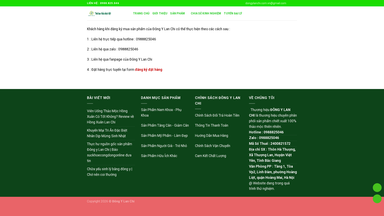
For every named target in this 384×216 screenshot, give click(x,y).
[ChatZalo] (377, 165)
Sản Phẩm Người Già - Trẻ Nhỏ (164, 146)
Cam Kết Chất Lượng (210, 156)
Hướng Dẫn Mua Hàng (211, 136)
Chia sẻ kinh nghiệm (206, 13)
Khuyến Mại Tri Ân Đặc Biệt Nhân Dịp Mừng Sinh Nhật (107, 133)
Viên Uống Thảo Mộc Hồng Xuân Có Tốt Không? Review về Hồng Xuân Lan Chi (110, 116)
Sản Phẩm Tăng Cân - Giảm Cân (165, 125)
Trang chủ (141, 13)
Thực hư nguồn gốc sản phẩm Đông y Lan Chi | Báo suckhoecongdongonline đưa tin (109, 152)
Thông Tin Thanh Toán (211, 125)
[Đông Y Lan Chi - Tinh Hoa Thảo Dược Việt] (107, 13)
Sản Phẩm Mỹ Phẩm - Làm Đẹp (164, 136)
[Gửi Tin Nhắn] (377, 198)
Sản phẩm (177, 13)
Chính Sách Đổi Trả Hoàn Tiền (217, 115)
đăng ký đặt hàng (148, 70)
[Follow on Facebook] (290, 3)
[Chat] (377, 176)
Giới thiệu (160, 13)
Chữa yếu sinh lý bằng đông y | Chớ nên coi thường (109, 172)
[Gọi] (377, 187)
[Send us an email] (295, 3)
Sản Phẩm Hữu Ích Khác (159, 156)
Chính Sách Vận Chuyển (212, 146)
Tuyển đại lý (233, 13)
